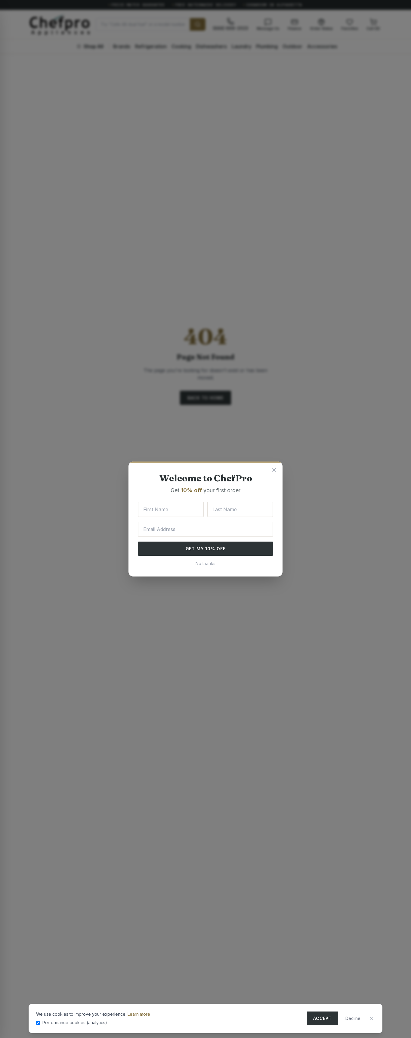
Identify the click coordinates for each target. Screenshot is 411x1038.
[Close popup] (274, 470)
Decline (352, 1018)
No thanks (205, 563)
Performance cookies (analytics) (74, 1022)
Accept (322, 1018)
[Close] (371, 1018)
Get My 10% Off (206, 548)
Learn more (139, 1014)
